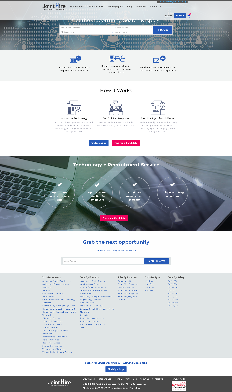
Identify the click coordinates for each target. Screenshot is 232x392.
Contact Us (155, 6)
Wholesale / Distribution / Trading (57, 352)
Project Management (89, 321)
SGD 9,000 (173, 303)
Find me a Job (98, 143)
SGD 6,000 (173, 293)
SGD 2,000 (172, 281)
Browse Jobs (77, 6)
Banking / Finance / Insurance (93, 287)
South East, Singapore (127, 290)
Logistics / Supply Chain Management (97, 309)
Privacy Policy (135, 388)
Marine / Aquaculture (51, 340)
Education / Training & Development (96, 297)
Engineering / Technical (90, 300)
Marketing (84, 312)
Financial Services (50, 327)
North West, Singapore (128, 293)
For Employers (115, 6)
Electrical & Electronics (52, 321)
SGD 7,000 (172, 297)
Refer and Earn (95, 6)
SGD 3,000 (173, 284)
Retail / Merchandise (51, 343)
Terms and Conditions (117, 388)
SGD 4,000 (173, 287)
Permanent (150, 287)
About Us (141, 6)
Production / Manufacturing (92, 318)
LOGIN (168, 15)
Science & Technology (52, 346)
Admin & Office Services (90, 284)
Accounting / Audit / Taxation (92, 281)
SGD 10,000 (173, 306)
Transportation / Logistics (53, 349)
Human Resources (88, 303)
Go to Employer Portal (171, 1)
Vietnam (121, 300)
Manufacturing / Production (54, 337)
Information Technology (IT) (92, 306)
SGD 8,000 (173, 300)
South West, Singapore (128, 284)
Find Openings (116, 369)
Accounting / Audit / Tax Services (56, 281)
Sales (82, 327)
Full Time (149, 281)
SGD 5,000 (172, 290)
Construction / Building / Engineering (58, 306)
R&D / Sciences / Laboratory (92, 324)
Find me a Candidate (126, 143)
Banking (46, 290)
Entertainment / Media (52, 324)
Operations (85, 315)
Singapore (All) (124, 281)
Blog (129, 6)
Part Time (149, 284)
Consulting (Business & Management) (58, 309)
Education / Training (51, 318)
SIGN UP (180, 15)
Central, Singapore (126, 287)
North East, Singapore (127, 297)
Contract (149, 290)
